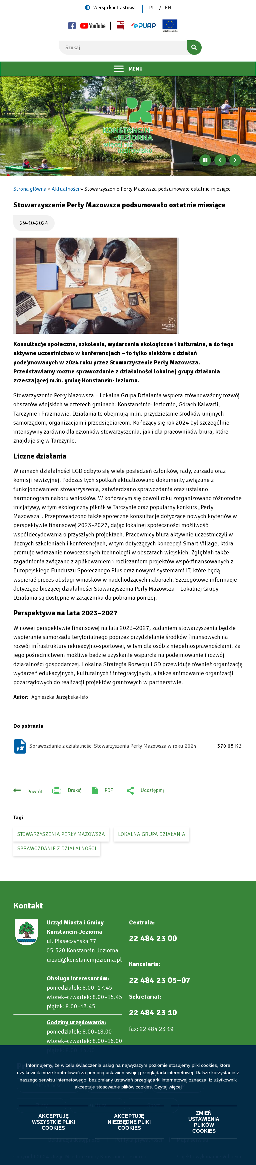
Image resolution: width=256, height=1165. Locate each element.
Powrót (34, 792)
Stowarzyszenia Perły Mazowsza (61, 834)
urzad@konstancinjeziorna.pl (84, 959)
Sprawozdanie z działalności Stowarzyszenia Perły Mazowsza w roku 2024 (113, 746)
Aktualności (65, 189)
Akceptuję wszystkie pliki (53, 1122)
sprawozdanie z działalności (56, 848)
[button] (96, 286)
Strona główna (29, 189)
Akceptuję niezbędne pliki (129, 1122)
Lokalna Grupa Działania (151, 834)
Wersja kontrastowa (114, 7)
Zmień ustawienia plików (203, 1122)
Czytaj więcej (168, 1086)
